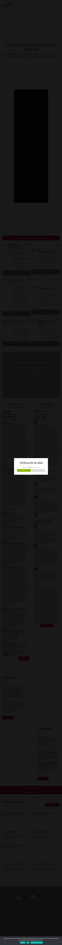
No (28, 942)
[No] (60, 941)
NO (38, 470)
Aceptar (23, 942)
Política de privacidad (36, 942)
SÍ (23, 470)
